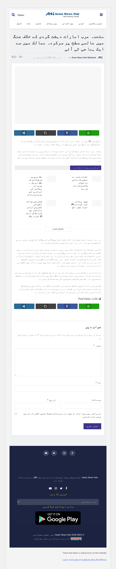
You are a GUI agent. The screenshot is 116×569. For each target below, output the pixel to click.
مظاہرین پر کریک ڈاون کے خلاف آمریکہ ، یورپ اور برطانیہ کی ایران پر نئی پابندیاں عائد (34, 186)
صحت (28, 23)
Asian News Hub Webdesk (84, 57)
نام (98, 382)
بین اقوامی (68, 23)
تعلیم (38, 23)
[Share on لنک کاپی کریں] (46, 133)
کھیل (19, 23)
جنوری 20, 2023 (55, 57)
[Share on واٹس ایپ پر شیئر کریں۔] (89, 133)
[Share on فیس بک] (67, 133)
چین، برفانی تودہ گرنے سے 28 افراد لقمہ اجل (79, 204)
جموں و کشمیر (95, 23)
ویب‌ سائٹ (96, 400)
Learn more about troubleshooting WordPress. (84, 560)
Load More (58, 229)
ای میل (51, 400)
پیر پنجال (52, 23)
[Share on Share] (24, 133)
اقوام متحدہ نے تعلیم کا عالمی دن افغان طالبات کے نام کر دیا (80, 183)
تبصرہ (97, 345)
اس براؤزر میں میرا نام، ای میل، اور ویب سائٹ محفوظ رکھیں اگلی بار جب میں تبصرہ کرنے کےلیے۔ (62, 415)
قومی (81, 23)
